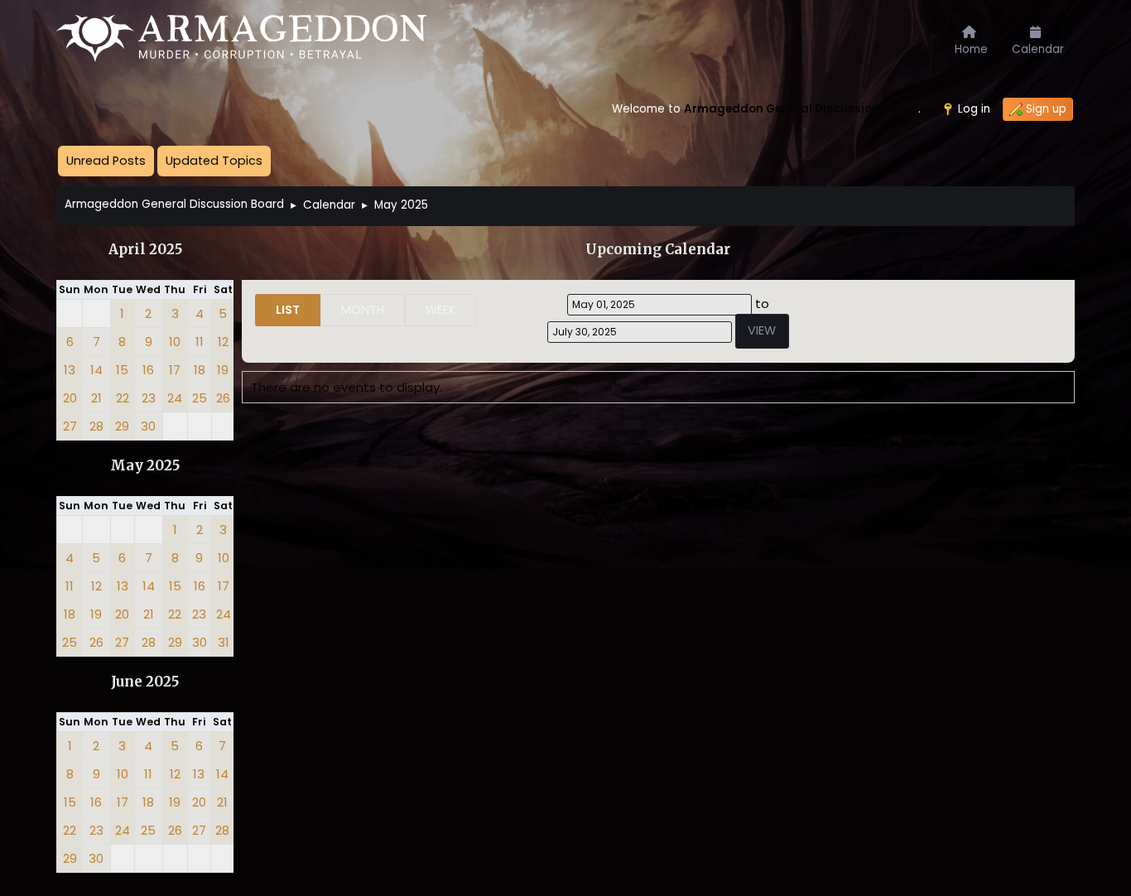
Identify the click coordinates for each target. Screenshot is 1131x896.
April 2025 (145, 249)
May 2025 (145, 465)
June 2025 (145, 682)
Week (440, 309)
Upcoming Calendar (657, 249)
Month (362, 309)
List (288, 309)
